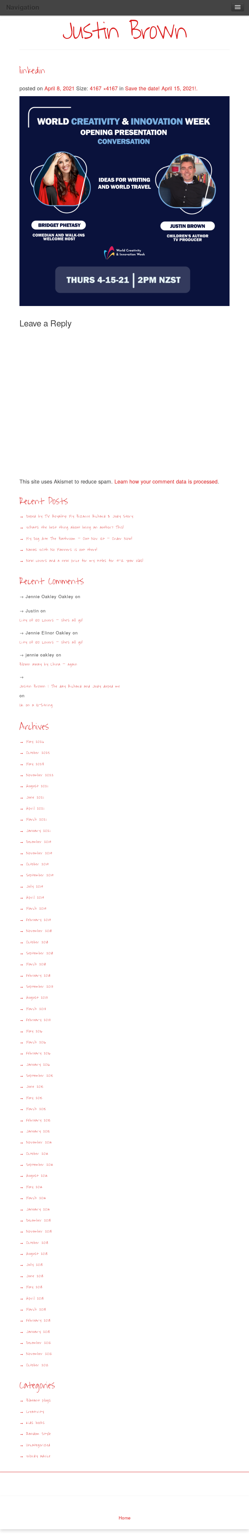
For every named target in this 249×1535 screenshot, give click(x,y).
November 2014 (39, 1142)
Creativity (35, 1411)
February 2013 (38, 1320)
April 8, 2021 (60, 88)
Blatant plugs (38, 1400)
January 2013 (38, 1331)
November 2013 (39, 1231)
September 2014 (39, 1164)
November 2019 (39, 853)
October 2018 (37, 942)
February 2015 (38, 1120)
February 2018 (38, 975)
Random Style (38, 1433)
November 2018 (39, 930)
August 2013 (37, 1253)
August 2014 (37, 1175)
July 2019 (34, 886)
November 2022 (40, 775)
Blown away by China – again (48, 664)
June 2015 (34, 1086)
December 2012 (38, 1342)
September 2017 (39, 986)
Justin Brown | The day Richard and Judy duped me (69, 686)
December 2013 (38, 1220)
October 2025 (38, 752)
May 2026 (35, 741)
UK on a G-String (38, 705)
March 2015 (36, 1109)
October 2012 (37, 1365)
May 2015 (34, 1098)
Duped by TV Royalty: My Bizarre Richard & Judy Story (79, 516)
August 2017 (37, 997)
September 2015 (39, 1075)
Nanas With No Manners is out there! (61, 549)
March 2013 (36, 1309)
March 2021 (36, 819)
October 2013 (37, 1242)
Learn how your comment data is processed (166, 481)
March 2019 (36, 908)
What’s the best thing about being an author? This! (75, 527)
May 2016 (34, 1031)
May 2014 (34, 1187)
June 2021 (35, 797)
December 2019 (38, 841)
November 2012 (39, 1353)
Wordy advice (38, 1456)
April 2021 (35, 808)
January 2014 (38, 1209)
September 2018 (39, 953)
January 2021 (38, 830)
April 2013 (35, 1298)
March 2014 (36, 1198)
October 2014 (37, 1153)
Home (125, 1517)
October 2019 (37, 864)
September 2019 (39, 875)
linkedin (32, 71)
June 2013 (34, 1276)
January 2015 (38, 1131)
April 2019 (35, 897)
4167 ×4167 (104, 88)
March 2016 (36, 1042)
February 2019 (38, 919)
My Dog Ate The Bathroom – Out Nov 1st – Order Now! (79, 538)
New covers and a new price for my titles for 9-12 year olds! (84, 560)
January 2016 (38, 1064)
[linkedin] (124, 200)
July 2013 (34, 1264)
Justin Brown (124, 31)
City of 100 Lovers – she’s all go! (51, 620)
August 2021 (37, 786)
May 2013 (34, 1287)
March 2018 (36, 964)
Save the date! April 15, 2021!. (161, 88)
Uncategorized (38, 1445)
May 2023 (35, 764)
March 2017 (36, 1009)
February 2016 (38, 1053)
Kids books (35, 1422)
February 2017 (38, 1020)
